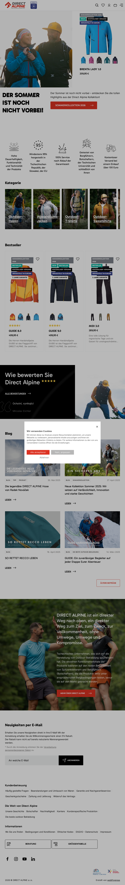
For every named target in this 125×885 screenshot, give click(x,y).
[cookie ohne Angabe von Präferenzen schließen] (97, 426)
